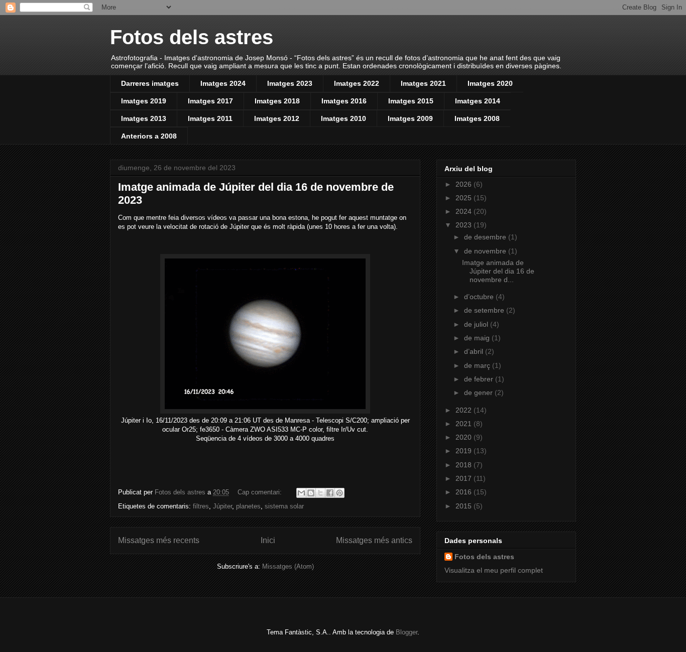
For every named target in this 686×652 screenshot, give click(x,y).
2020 (464, 437)
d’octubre (480, 297)
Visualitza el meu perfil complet (493, 570)
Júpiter (222, 506)
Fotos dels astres (191, 37)
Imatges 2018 (277, 101)
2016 (464, 492)
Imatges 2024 (223, 83)
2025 (464, 198)
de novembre (486, 251)
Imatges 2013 (143, 118)
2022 (464, 410)
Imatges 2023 (289, 83)
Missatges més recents (158, 540)
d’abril (474, 351)
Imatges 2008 (477, 118)
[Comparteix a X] (320, 493)
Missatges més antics (374, 540)
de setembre (485, 310)
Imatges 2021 (423, 83)
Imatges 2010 (343, 118)
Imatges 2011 (210, 118)
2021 (464, 424)
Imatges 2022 (356, 83)
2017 (464, 478)
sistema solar (284, 506)
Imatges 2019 (143, 101)
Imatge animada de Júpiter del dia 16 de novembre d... (498, 271)
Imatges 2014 (477, 101)
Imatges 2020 (490, 83)
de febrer (479, 379)
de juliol (477, 324)
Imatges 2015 (410, 101)
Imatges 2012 (276, 118)
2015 (464, 506)
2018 (464, 465)
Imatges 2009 (410, 118)
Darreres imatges (150, 83)
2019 (464, 451)
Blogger (406, 632)
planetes (248, 506)
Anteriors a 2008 (149, 136)
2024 (464, 211)
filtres (201, 506)
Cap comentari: (261, 492)
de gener (479, 392)
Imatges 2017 (210, 101)
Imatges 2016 (344, 101)
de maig (478, 338)
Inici (268, 540)
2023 (464, 225)
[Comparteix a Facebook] (330, 493)
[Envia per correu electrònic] (301, 493)
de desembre (486, 237)
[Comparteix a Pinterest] (339, 493)
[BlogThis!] (311, 493)
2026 (464, 184)
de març (478, 365)
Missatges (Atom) (288, 566)
